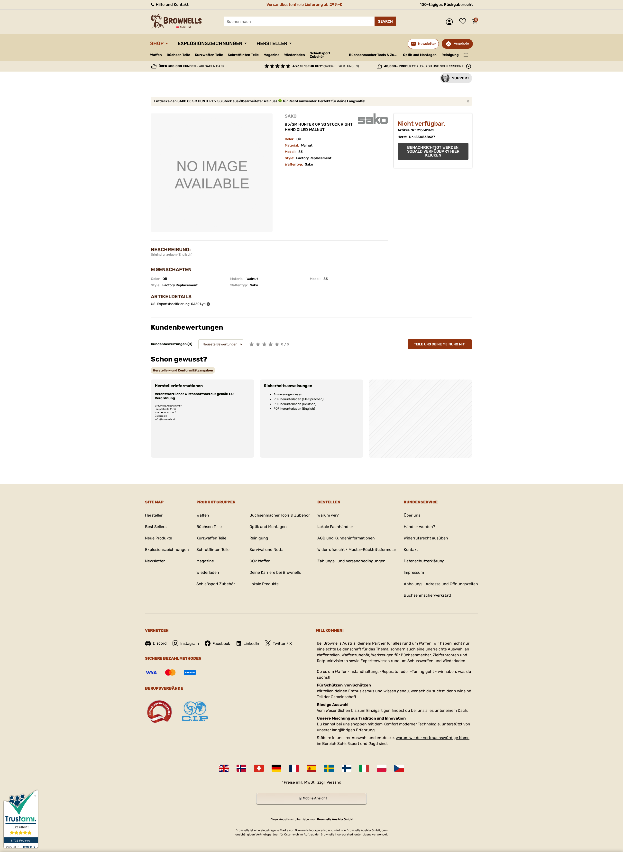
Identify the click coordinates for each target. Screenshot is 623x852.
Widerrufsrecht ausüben (426, 538)
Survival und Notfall (267, 549)
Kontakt (411, 549)
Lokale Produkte (264, 584)
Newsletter (155, 561)
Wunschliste (464, 21)
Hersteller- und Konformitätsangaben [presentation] (183, 370)
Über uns (412, 515)
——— (466, 55)
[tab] (183, 370)
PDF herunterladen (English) (294, 408)
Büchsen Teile (178, 55)
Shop (157, 43)
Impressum (414, 572)
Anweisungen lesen (288, 394)
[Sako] (373, 118)
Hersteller (272, 43)
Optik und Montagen (420, 55)
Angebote (461, 43)
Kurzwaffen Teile (209, 55)
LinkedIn (251, 643)
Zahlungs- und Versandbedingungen (351, 561)
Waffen (156, 55)
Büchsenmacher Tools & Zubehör (374, 55)
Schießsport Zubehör (320, 55)
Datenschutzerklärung (424, 561)
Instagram (189, 643)
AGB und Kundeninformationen (346, 538)
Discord (160, 643)
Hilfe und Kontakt (172, 4)
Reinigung (450, 55)
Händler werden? (419, 526)
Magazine (271, 55)
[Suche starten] (385, 21)
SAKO (291, 116)
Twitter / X (282, 643)
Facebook (221, 643)
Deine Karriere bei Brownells (275, 572)
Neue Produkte (158, 538)
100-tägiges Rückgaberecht (446, 4)
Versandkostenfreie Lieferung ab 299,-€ (304, 4)
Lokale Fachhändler (335, 526)
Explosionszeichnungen (210, 43)
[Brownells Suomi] (346, 768)
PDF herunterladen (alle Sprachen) (298, 399)
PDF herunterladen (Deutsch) (295, 404)
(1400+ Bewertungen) (326, 66)
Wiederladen (294, 55)
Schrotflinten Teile (243, 55)
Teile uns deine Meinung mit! (440, 344)
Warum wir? (328, 515)
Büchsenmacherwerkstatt (427, 595)
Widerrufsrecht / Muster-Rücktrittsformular (356, 549)
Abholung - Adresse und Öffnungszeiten (441, 584)
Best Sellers (155, 526)
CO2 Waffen (260, 561)
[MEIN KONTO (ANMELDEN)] (450, 21)
